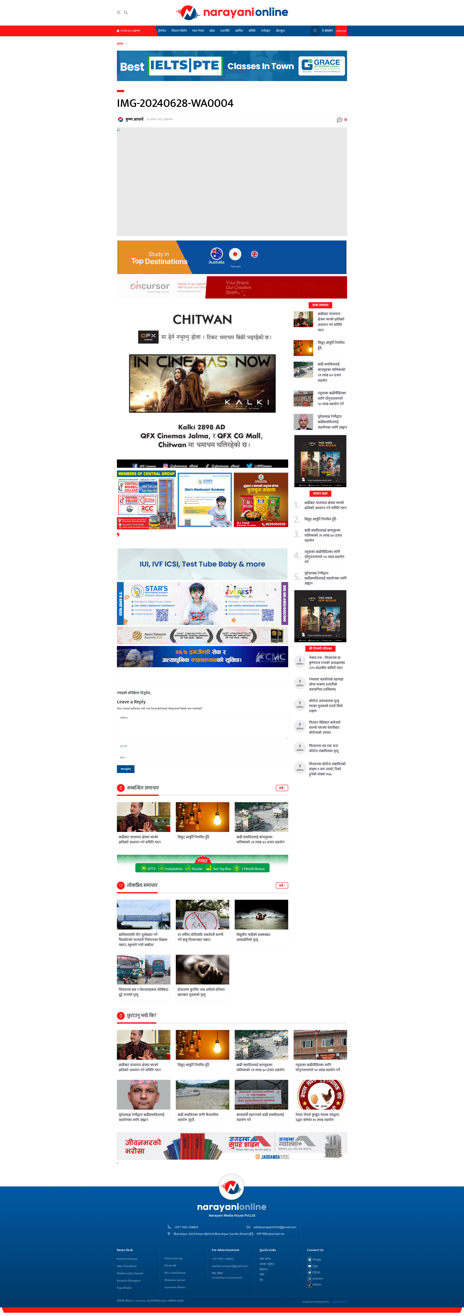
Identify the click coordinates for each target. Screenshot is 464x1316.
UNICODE (341, 31)
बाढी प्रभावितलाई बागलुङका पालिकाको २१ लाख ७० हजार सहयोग (260, 839)
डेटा (261, 1280)
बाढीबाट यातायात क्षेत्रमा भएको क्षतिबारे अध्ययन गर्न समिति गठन (140, 839)
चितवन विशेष (179, 31)
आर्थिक (239, 31)
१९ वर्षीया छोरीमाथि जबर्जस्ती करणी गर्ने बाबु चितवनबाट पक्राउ (200, 937)
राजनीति (225, 31)
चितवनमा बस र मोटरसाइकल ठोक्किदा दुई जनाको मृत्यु (143, 992)
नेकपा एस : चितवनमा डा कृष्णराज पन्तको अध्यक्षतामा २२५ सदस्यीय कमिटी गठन (327, 663)
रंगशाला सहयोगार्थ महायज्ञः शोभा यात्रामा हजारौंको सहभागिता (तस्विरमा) (326, 684)
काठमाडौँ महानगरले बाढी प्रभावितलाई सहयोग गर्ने (260, 1117)
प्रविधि (252, 31)
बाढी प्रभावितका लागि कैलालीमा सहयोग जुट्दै (198, 1117)
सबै (281, 788)
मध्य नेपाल (198, 31)
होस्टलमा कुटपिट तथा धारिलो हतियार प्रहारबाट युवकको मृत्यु (201, 992)
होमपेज (162, 31)
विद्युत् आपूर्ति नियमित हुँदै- (194, 837)
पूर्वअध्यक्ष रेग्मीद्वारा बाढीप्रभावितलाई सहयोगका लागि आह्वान (332, 422)
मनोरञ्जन (265, 31)
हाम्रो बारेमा (265, 1259)
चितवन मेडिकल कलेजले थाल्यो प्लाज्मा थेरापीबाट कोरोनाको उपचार (324, 727)
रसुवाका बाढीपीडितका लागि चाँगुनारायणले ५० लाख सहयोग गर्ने (332, 398)
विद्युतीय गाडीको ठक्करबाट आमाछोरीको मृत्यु (253, 937)
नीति (262, 1274)
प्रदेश (212, 31)
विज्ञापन (264, 1269)
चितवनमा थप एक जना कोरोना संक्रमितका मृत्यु (324, 748)
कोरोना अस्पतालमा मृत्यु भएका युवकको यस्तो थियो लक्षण (326, 706)
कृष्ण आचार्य (134, 119)
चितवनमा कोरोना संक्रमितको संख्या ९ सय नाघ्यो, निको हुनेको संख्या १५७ (327, 769)
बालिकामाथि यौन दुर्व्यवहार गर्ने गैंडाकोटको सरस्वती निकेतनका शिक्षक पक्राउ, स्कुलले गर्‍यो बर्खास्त (143, 940)
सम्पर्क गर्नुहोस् (267, 1264)
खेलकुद (280, 31)
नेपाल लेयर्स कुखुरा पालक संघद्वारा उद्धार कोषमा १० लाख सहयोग (317, 1117)
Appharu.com (340, 1302)
